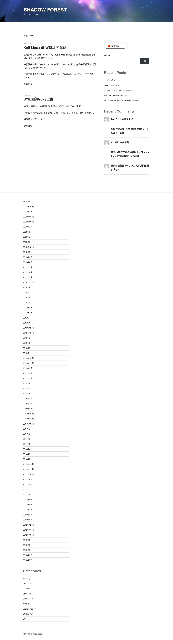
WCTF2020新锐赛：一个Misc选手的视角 (121, 100)
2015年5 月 (28, 388)
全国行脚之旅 (109, 80)
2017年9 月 (28, 307)
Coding (26, 583)
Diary (25, 593)
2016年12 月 (28, 327)
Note (25, 603)
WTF (25, 619)
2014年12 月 (28, 413)
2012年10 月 (28, 534)
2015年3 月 (28, 398)
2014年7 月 (28, 439)
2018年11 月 (28, 282)
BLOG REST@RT (111, 85)
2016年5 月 (28, 342)
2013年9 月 (28, 479)
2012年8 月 (28, 545)
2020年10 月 (28, 221)
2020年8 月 (28, 231)
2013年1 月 (28, 519)
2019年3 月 (28, 267)
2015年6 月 (28, 383)
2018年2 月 (28, 302)
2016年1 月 (28, 353)
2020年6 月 (28, 242)
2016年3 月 (28, 348)
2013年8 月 (28, 484)
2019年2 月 (28, 272)
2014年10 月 (28, 423)
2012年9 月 (28, 540)
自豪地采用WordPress (32, 633)
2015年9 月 (28, 368)
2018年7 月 (28, 292)
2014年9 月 (28, 428)
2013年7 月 (28, 489)
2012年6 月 (28, 555)
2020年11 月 (28, 216)
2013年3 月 (28, 509)
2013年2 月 (28, 514)
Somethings (28, 608)
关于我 (129, 119)
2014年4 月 (28, 449)
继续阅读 (28, 83)
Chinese (115, 45)
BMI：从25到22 (131, 156)
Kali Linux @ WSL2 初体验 (45, 47)
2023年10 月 (28, 206)
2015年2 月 (28, 403)
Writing (26, 613)
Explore (26, 598)
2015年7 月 (28, 378)
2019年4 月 (28, 262)
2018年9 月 (28, 287)
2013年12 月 (28, 464)
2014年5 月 (28, 444)
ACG (25, 578)
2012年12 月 (28, 524)
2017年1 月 (28, 322)
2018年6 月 (28, 297)
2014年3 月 (28, 454)
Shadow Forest (45, 9)
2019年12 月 (28, 247)
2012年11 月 (28, 529)
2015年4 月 (28, 393)
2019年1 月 (28, 277)
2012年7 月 (28, 550)
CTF (25, 588)
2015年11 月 (28, 363)
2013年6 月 (28, 494)
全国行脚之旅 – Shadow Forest (126, 128)
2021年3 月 (28, 211)
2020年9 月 (28, 226)
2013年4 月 (28, 504)
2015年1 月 (28, 408)
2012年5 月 (28, 560)
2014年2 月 (28, 459)
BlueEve (115, 119)
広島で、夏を (117, 132)
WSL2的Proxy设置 (38, 99)
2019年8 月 (28, 252)
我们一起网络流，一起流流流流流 (118, 90)
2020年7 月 (28, 236)
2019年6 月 (28, 257)
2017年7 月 (28, 312)
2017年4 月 (28, 317)
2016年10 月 (28, 332)
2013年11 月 (28, 469)
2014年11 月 (28, 418)
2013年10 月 (28, 474)
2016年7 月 (28, 337)
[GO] (144, 61)
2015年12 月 (28, 358)
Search (107, 55)
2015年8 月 (28, 373)
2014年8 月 (28, 433)
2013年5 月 (28, 499)
